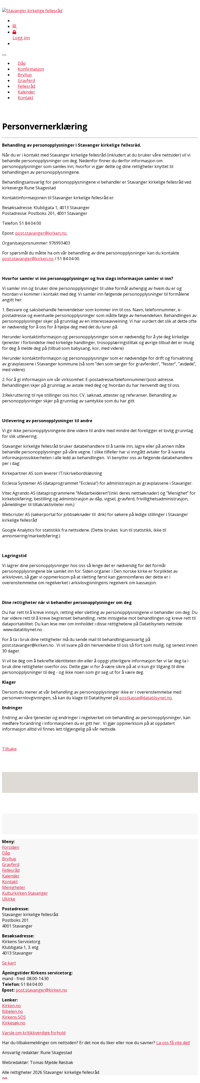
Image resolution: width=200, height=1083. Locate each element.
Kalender (26, 92)
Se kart (9, 963)
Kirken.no (11, 1006)
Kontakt (25, 98)
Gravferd (26, 80)
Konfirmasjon (31, 69)
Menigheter (13, 887)
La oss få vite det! (173, 1042)
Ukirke (8, 899)
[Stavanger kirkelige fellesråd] (32, 11)
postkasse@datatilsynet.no (146, 698)
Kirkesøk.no (13, 1023)
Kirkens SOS (14, 1017)
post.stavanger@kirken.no (41, 233)
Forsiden (10, 847)
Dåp (22, 63)
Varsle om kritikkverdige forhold (33, 1033)
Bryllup (25, 75)
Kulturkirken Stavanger (25, 893)
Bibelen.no (12, 1011)
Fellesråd (26, 86)
